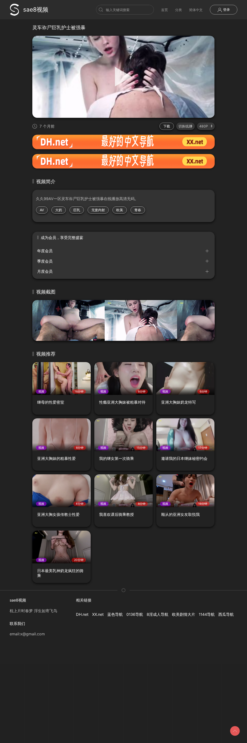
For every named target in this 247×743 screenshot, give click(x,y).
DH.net (82, 614)
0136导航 (134, 614)
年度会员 (45, 250)
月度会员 (45, 271)
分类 (178, 10)
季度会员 (45, 261)
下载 (166, 126)
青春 (137, 210)
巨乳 (76, 210)
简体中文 (196, 10)
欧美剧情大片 (183, 614)
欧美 (119, 210)
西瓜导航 (226, 614)
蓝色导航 (115, 614)
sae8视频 (35, 9)
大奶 (58, 210)
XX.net (98, 614)
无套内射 (98, 210)
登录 (226, 9)
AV (42, 210)
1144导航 (207, 614)
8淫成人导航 (157, 614)
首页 (164, 10)
